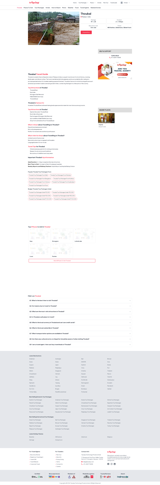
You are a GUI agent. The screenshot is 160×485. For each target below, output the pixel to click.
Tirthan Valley (33, 392)
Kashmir (83, 365)
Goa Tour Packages (34, 409)
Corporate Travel (35, 464)
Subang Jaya (110, 380)
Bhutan (109, 359)
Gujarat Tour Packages (61, 406)
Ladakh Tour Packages (113, 412)
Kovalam (109, 383)
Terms (58, 461)
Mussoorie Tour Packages (36, 412)
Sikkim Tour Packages (61, 403)
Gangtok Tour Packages (114, 406)
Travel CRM (33, 459)
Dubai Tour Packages (35, 420)
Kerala (109, 365)
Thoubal (19, 8)
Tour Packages (82, 2)
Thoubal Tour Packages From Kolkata (63, 178)
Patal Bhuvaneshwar (60, 392)
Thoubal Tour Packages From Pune (38, 185)
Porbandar (84, 392)
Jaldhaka (31, 377)
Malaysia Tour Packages (35, 429)
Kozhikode (84, 380)
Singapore (58, 371)
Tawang (57, 383)
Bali (82, 359)
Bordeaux (84, 389)
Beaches (31, 437)
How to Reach (56, 8)
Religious (109, 437)
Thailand (109, 371)
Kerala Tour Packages (87, 400)
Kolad (83, 386)
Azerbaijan (58, 359)
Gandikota (32, 386)
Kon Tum (31, 389)
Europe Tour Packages (61, 426)
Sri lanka (83, 371)
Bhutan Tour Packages (61, 423)
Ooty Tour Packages (87, 409)
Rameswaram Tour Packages (89, 406)
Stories (99, 2)
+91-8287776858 (88, 464)
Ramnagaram (85, 383)
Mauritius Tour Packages (113, 423)
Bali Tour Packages (60, 420)
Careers (58, 466)
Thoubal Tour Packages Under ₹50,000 (64, 195)
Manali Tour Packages (35, 403)
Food (76, 8)
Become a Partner (35, 454)
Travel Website (34, 461)
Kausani (83, 374)
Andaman (32, 359)
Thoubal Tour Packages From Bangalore (40, 178)
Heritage (31, 440)
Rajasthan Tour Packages (114, 403)
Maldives (31, 368)
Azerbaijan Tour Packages (62, 429)
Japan (56, 365)
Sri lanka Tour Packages (87, 426)
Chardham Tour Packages (36, 406)
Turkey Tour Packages (113, 426)
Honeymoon (58, 440)
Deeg (30, 380)
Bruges (57, 389)
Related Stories (96, 8)
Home (74, 2)
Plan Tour (105, 2)
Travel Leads (113, 2)
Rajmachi (31, 383)
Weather (70, 8)
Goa (108, 362)
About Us (58, 457)
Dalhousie (84, 377)
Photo (64, 8)
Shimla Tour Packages (113, 400)
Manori (109, 374)
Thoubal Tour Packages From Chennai (39, 182)
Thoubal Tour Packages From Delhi (38, 175)
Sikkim (31, 371)
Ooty (82, 368)
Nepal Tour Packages (35, 426)
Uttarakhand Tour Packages (88, 403)
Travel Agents (84, 8)
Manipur (84, 17)
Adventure (84, 437)
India (89, 17)
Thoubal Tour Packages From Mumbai (60, 175)
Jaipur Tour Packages (61, 409)
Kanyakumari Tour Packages (63, 412)
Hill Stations (58, 437)
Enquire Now (86, 32)
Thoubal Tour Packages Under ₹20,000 (40, 195)
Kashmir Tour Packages (35, 400)
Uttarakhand (32, 374)
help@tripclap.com (88, 461)
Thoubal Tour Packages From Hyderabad (63, 182)
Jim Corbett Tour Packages (114, 409)
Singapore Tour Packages (88, 420)
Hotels (48, 8)
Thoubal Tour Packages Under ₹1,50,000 (65, 199)
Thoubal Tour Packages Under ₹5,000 (39, 192)
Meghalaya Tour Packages (88, 412)
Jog (56, 377)
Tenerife (109, 377)
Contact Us (59, 464)
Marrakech (110, 386)
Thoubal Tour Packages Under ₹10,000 (63, 192)
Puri (108, 368)
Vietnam (57, 374)
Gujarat (31, 365)
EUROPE (83, 362)
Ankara (57, 380)
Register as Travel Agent (36, 457)
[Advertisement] (62, 59)
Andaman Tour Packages (62, 400)
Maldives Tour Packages (35, 423)
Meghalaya (58, 368)
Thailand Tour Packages (113, 420)
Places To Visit (28, 8)
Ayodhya (57, 386)
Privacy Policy (60, 459)
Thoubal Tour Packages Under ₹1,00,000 (40, 199)
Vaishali (109, 389)
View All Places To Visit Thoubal (62, 260)
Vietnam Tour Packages (87, 423)
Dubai (30, 362)
